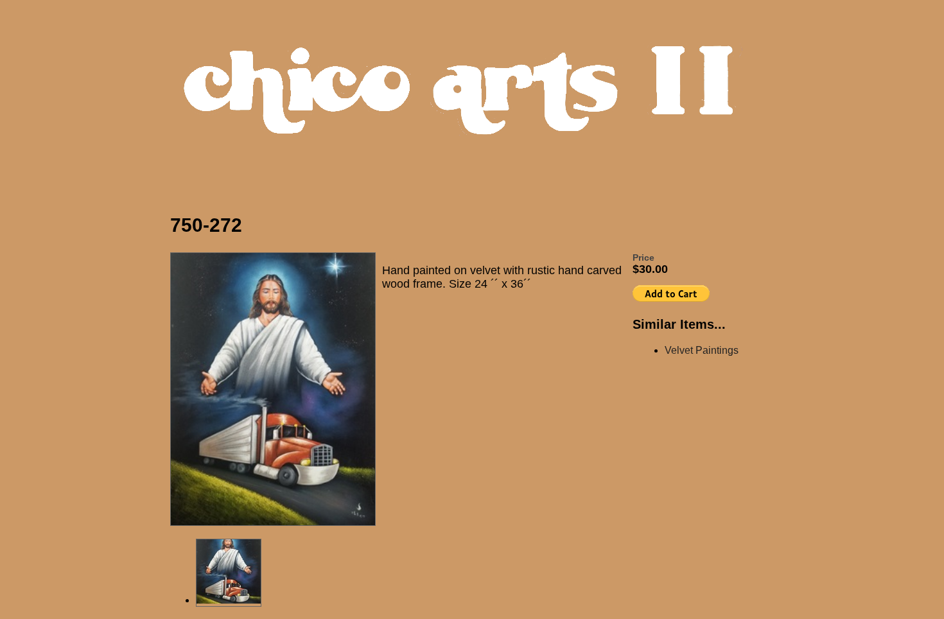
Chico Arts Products (475, 100)
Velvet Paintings (702, 350)
